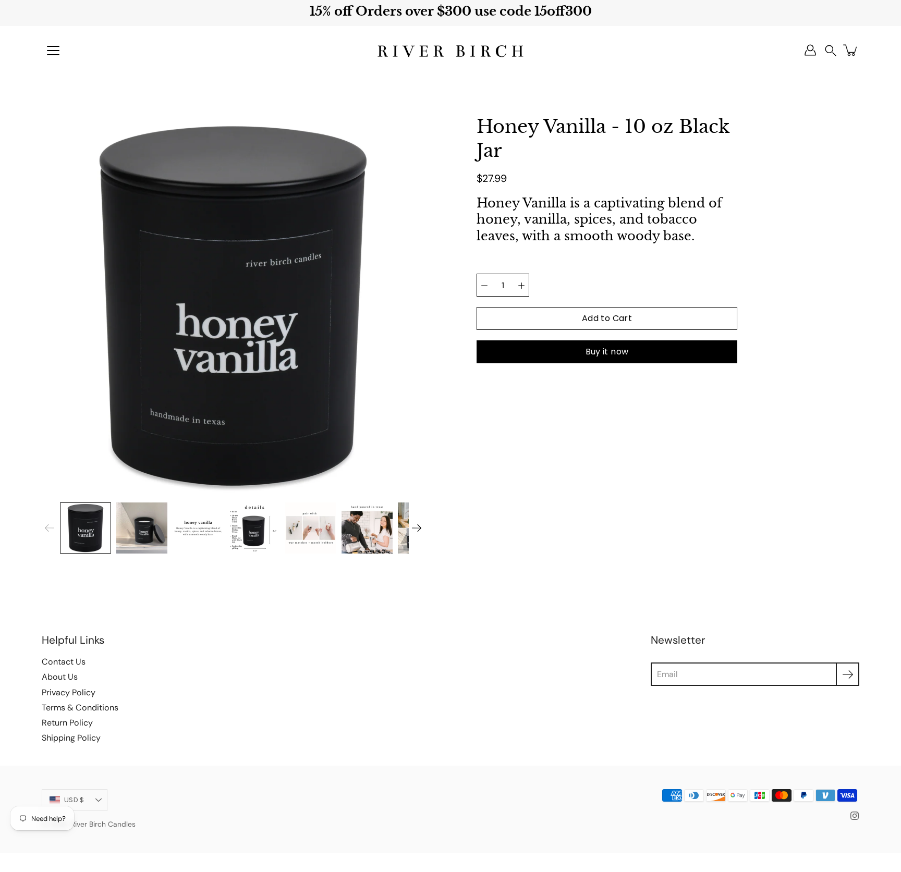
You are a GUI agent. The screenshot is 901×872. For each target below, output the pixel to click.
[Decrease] (484, 285)
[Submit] (847, 674)
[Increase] (521, 285)
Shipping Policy (71, 737)
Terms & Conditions (80, 707)
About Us (60, 676)
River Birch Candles (103, 824)
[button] (830, 50)
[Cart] (851, 50)
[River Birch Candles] (450, 50)
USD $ (74, 800)
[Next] (416, 528)
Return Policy (67, 722)
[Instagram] (854, 816)
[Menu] (53, 51)
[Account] (810, 50)
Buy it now (607, 352)
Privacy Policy (68, 692)
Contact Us (64, 661)
